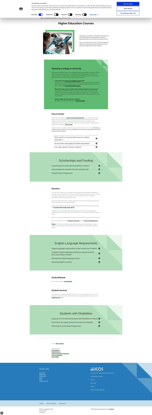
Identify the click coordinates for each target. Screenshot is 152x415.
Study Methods (68, 281)
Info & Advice (42, 376)
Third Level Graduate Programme (60, 353)
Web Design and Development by (102, 409)
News (40, 379)
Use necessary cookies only (128, 13)
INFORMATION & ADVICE (51, 18)
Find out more (69, 124)
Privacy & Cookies (51, 403)
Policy (40, 377)
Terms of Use (62, 403)
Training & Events (43, 381)
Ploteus (54, 224)
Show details (93, 14)
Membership (42, 374)
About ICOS (42, 372)
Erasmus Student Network (91, 220)
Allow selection (128, 8)
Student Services (56, 297)
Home (41, 18)
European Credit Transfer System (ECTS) (64, 207)
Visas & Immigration (57, 355)
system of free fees (75, 118)
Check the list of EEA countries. (73, 85)
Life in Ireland (55, 357)
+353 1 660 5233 (100, 389)
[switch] (56, 14)
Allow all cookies (128, 4)
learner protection (80, 100)
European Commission (73, 220)
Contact (41, 403)
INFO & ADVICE (60, 343)
